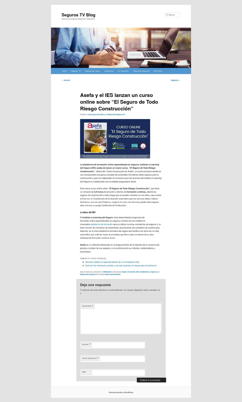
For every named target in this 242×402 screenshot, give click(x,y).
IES (137, 271)
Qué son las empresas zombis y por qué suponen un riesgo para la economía (120, 265)
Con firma (158, 71)
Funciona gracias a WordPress (121, 392)
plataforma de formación (102, 224)
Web (84, 371)
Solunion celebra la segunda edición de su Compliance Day (112, 261)
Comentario (87, 306)
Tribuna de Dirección (141, 71)
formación (131, 271)
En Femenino (123, 71)
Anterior (66, 80)
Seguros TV (76, 71)
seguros (153, 271)
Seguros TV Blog (78, 15)
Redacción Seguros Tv (116, 114)
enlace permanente (112, 274)
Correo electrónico (90, 358)
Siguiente (175, 80)
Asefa (124, 271)
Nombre (86, 344)
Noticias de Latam (92, 71)
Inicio (64, 71)
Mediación (107, 271)
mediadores (144, 271)
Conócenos (108, 71)
